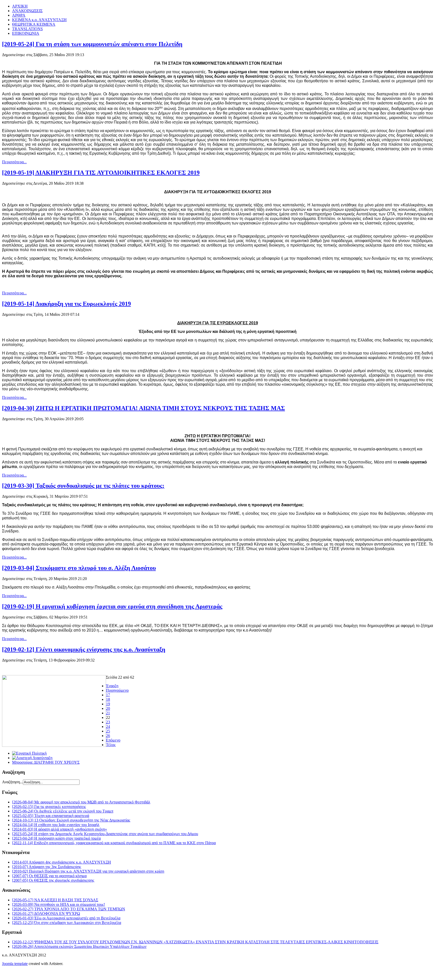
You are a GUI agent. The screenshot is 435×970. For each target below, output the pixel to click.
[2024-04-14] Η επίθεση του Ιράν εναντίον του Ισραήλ (55, 825)
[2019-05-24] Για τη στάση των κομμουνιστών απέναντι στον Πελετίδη (92, 44)
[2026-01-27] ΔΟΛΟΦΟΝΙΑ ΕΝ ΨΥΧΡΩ (46, 913)
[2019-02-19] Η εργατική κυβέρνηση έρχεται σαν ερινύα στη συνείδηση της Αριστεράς (112, 606)
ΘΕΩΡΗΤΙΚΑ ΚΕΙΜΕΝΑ (33, 24)
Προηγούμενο (117, 690)
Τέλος (111, 745)
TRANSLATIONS (27, 29)
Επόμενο (113, 740)
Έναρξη (112, 686)
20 (108, 708)
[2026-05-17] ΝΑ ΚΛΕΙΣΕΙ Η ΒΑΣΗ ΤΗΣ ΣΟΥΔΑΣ (55, 900)
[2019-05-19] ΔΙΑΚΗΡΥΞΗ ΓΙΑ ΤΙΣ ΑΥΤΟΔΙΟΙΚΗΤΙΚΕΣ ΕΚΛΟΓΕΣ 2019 (101, 172)
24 (108, 726)
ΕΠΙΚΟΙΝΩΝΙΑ (25, 33)
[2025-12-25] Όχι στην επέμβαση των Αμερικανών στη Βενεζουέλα (66, 922)
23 (108, 722)
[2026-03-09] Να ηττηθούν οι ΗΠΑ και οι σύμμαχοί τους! (58, 904)
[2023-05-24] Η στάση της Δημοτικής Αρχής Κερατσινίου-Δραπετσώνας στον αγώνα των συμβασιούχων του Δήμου (105, 834)
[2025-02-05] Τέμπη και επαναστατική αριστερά (50, 815)
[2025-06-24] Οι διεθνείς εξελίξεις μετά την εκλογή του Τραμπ (62, 811)
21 (108, 713)
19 (108, 704)
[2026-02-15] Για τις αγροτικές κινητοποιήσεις (49, 806)
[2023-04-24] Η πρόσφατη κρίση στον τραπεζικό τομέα (56, 838)
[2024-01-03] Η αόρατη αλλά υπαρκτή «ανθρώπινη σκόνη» (59, 829)
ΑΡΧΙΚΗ (20, 6)
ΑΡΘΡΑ (18, 15)
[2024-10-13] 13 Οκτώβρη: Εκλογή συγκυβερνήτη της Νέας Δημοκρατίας (71, 820)
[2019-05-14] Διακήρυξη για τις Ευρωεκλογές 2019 (66, 303)
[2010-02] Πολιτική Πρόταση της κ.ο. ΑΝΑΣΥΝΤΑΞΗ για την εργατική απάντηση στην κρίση (88, 871)
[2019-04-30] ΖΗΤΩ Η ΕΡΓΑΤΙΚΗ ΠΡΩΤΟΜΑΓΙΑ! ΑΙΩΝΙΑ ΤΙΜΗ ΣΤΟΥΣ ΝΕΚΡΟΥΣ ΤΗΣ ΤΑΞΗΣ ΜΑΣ (143, 408)
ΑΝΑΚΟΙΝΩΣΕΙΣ (27, 11)
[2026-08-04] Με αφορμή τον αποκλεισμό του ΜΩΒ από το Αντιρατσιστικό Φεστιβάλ (81, 802)
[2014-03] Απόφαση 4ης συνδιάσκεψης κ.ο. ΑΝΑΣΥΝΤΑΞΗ (61, 862)
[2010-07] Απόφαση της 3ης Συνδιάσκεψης (46, 867)
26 (108, 735)
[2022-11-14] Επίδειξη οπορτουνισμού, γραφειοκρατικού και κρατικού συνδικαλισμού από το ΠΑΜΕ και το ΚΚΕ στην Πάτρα (114, 843)
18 (108, 699)
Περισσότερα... (14, 162)
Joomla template (15, 963)
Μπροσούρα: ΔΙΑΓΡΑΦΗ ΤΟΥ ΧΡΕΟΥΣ (46, 762)
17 (108, 695)
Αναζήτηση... (12, 782)
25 (108, 731)
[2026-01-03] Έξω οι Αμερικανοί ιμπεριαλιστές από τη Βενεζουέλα (66, 918)
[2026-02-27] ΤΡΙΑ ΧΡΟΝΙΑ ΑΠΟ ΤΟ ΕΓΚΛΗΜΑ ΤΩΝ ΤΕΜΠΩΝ (68, 909)
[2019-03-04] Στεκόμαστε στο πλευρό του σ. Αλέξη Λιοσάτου (79, 568)
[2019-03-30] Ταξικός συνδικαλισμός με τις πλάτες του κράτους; (83, 485)
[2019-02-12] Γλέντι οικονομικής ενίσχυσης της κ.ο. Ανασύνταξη (83, 649)
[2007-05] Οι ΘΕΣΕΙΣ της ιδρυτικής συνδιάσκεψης (53, 880)
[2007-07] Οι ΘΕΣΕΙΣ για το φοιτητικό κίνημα (49, 876)
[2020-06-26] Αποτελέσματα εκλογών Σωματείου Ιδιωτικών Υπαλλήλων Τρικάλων (79, 946)
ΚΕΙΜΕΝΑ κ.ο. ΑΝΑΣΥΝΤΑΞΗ (39, 20)
